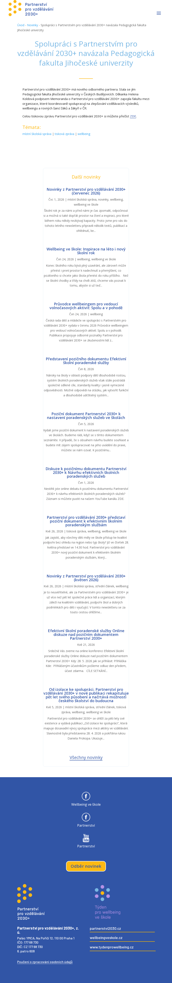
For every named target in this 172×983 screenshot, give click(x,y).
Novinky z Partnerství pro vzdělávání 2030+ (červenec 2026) (86, 191)
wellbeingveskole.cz (106, 937)
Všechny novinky (86, 757)
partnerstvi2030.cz (105, 928)
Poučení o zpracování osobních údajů (45, 962)
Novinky (32, 25)
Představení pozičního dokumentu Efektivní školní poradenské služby (86, 360)
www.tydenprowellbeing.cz (112, 947)
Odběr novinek (86, 866)
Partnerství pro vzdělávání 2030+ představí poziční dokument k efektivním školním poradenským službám (86, 521)
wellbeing (84, 134)
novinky (103, 199)
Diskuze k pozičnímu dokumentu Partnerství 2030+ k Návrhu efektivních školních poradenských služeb (86, 472)
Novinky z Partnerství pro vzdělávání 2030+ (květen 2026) (86, 577)
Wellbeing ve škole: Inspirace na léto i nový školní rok (86, 250)
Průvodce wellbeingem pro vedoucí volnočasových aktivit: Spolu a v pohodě (86, 305)
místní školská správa (36, 134)
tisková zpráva (64, 134)
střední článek (104, 586)
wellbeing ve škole (86, 204)
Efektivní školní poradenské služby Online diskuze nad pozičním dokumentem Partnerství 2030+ (86, 634)
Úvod (20, 25)
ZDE (133, 116)
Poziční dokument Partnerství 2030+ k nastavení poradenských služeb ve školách (86, 415)
